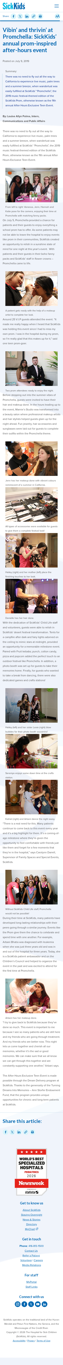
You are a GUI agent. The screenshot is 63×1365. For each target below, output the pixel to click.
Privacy (31, 1340)
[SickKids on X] (31, 1304)
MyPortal (31, 1282)
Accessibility (19, 1340)
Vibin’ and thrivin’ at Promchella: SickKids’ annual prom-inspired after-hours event (30, 39)
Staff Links (31, 1287)
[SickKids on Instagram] (17, 1304)
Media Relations (31, 1265)
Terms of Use (43, 1340)
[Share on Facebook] (13, 16)
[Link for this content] (33, 16)
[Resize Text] (57, 16)
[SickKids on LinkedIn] (44, 1304)
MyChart (30, 1229)
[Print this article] (40, 16)
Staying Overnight (31, 1215)
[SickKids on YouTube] (38, 1304)
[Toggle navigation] (56, 6)
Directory (31, 1224)
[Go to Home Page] (14, 6)
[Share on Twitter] (20, 16)
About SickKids (31, 1210)
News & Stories (31, 1219)
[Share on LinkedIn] (27, 16)
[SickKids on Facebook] (24, 1304)
